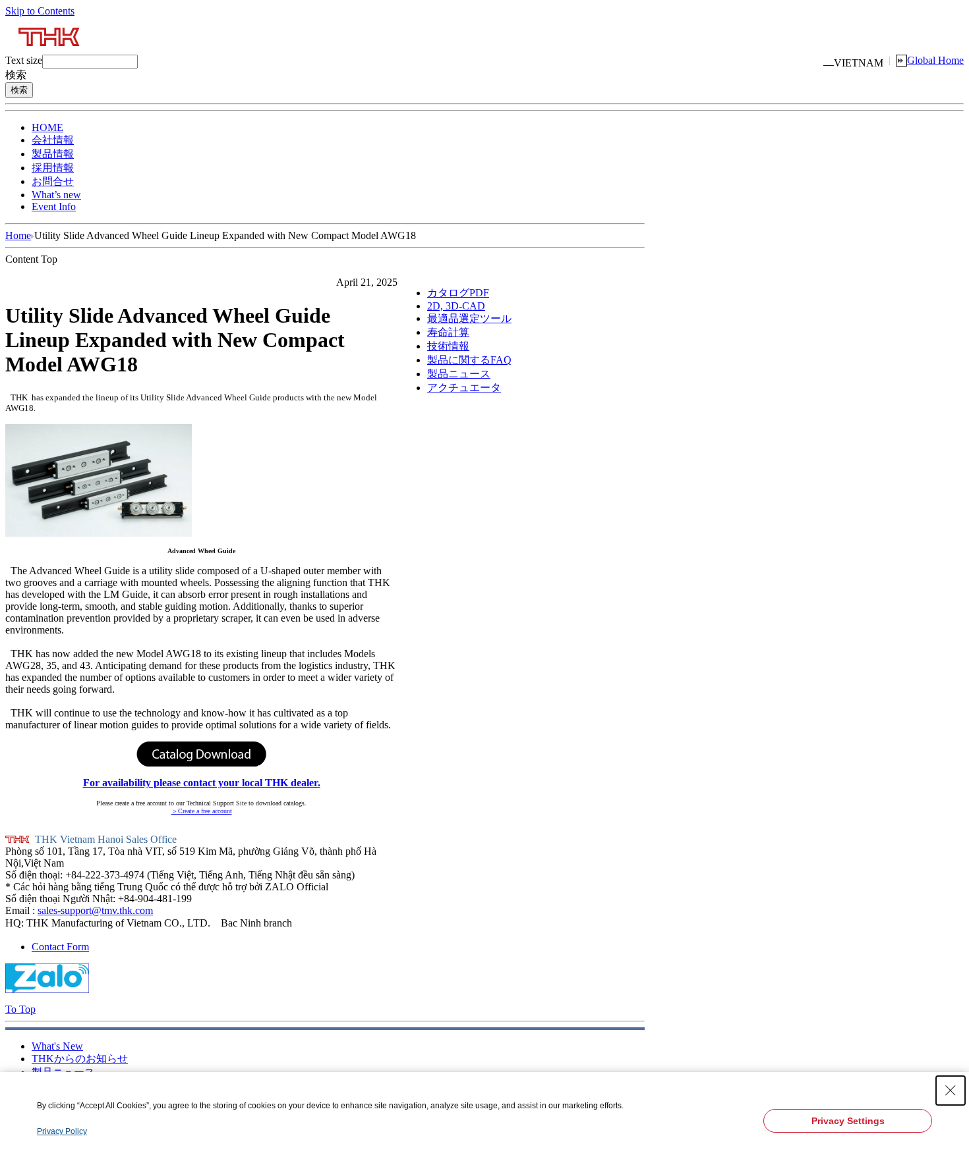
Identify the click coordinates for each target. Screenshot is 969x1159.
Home (18, 235)
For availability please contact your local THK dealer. (201, 782)
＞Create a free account (201, 811)
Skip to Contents (39, 10)
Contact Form (60, 946)
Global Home (935, 60)
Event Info (54, 206)
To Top (20, 1009)
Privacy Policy (62, 1131)
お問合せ (53, 181)
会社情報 (53, 140)
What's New (57, 1046)
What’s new (56, 194)
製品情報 (53, 153)
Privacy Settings (848, 1121)
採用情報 (53, 167)
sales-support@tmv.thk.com (95, 910)
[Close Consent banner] (950, 1090)
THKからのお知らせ (80, 1058)
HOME (47, 127)
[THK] (49, 51)
